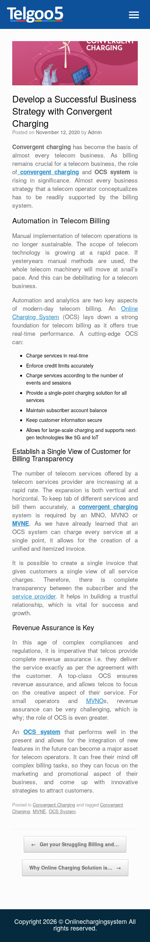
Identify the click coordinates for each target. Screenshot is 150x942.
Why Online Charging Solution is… (75, 867)
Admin (95, 132)
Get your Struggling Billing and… (75, 844)
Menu (132, 14)
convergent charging (48, 172)
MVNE (20, 523)
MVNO (95, 700)
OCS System (62, 811)
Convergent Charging (54, 804)
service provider (33, 596)
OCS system (41, 731)
